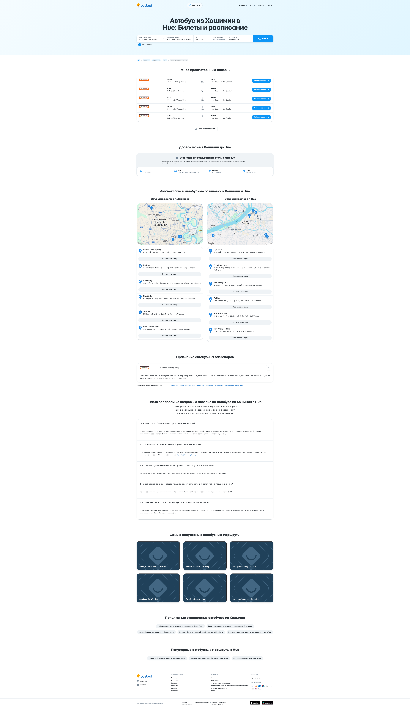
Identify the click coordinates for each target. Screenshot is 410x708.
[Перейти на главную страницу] (144, 5)
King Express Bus (198, 385)
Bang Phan (239, 385)
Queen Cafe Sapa (185, 385)
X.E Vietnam (209, 385)
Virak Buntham (229, 385)
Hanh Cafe (174, 385)
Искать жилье (147, 44)
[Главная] (139, 60)
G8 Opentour (218, 385)
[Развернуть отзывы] (268, 367)
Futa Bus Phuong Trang (169, 367)
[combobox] (148, 39)
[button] (163, 39)
